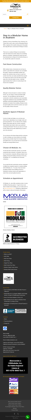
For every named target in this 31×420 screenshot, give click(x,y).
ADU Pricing (7, 260)
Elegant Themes (15, 416)
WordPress (15, 418)
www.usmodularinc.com (9, 188)
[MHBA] (15, 200)
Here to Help (6, 333)
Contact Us (15, 17)
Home (5, 28)
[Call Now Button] (28, 417)
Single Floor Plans (8, 263)
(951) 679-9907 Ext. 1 (11, 337)
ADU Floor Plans (8, 258)
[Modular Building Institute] (15, 217)
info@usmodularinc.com (11, 339)
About (5, 319)
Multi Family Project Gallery (15, 403)
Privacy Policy (15, 410)
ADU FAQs (6, 256)
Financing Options (8, 321)
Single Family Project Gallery (14, 405)
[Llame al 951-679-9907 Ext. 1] (15, 365)
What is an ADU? (8, 254)
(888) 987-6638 (11, 335)
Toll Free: (5, 335)
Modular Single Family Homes (11, 267)
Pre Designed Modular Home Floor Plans (14, 406)
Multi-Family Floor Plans (9, 265)
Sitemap (15, 408)
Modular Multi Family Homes (10, 269)
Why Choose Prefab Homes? (14, 401)
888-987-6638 (13, 11)
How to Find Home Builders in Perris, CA (13, 297)
